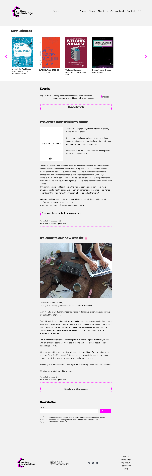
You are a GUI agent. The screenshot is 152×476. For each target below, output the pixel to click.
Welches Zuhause (73, 70)
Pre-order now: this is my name (64, 122)
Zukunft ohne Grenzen (102, 70)
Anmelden (105, 411)
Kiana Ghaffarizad (18, 71)
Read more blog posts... (76, 389)
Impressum (126, 463)
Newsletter (126, 460)
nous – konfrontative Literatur (75, 72)
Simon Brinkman (89, 355)
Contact (131, 11)
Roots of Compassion (75, 153)
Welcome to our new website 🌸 (64, 238)
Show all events (76, 107)
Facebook (63, 223)
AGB (92, 419)
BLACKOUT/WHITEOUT (49, 70)
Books (82, 11)
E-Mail (54, 223)
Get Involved (117, 11)
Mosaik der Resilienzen (22, 69)
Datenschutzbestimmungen (56, 421)
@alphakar (53, 205)
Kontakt (126, 457)
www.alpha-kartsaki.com (71, 205)
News (92, 11)
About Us (102, 11)
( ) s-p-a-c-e (43, 72)
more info (106, 97)
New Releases (21, 31)
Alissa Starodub (97, 72)
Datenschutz (126, 466)
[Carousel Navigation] (76, 57)
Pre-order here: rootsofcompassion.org (61, 213)
